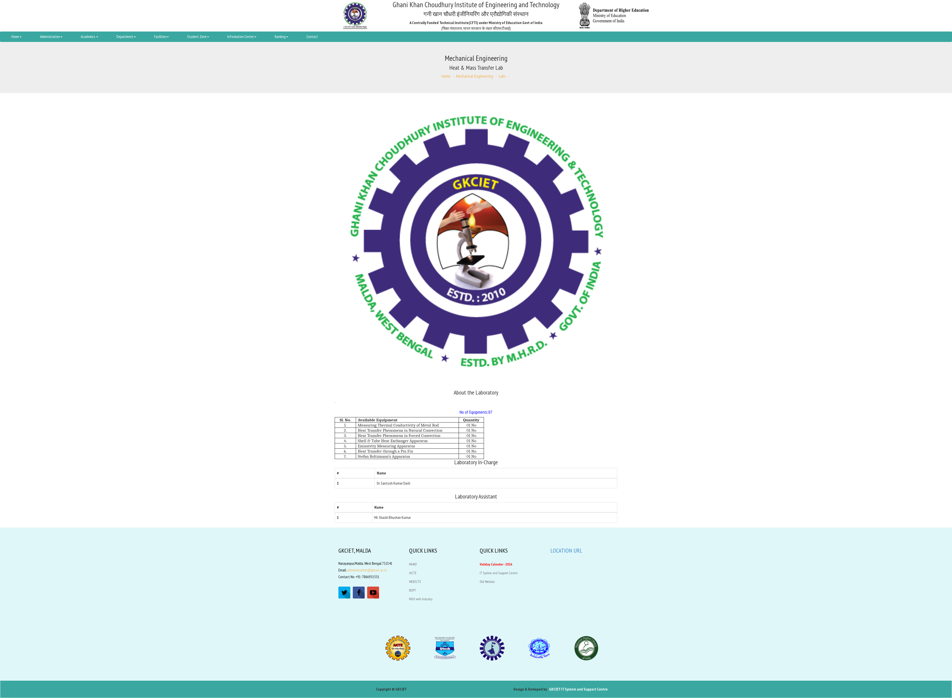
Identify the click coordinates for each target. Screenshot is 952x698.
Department (125, 36)
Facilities (160, 36)
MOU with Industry (420, 599)
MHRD (413, 564)
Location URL (566, 550)
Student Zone (197, 36)
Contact (312, 36)
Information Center (240, 36)
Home (15, 36)
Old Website (487, 581)
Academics (88, 36)
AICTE (412, 573)
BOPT (412, 590)
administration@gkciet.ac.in (367, 570)
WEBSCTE (415, 581)
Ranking (280, 36)
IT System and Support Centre (499, 573)
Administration (50, 36)
